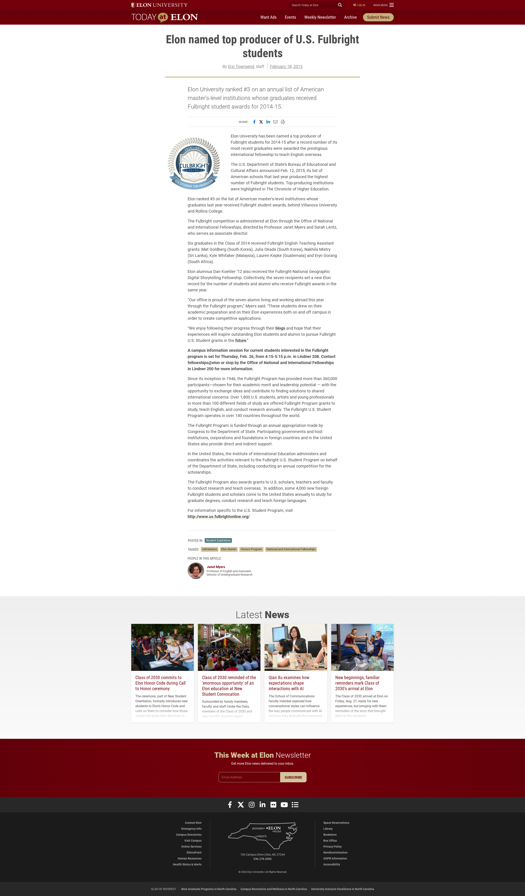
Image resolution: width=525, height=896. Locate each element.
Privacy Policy (332, 846)
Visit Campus (193, 840)
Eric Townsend (241, 66)
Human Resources (190, 858)
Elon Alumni (228, 549)
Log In (361, 5)
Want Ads (268, 17)
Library (328, 829)
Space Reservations (336, 823)
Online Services (191, 846)
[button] (383, 4)
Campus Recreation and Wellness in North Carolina (274, 889)
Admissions (209, 549)
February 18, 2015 (286, 66)
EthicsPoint (194, 852)
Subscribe (293, 777)
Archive (350, 17)
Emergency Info (191, 829)
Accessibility (331, 864)
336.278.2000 (262, 859)
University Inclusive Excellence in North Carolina (342, 889)
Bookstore (330, 834)
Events (290, 17)
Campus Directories (189, 834)
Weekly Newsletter (320, 17)
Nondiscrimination (335, 852)
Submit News (378, 17)
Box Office (330, 840)
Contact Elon (193, 823)
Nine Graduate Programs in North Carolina (208, 889)
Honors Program (251, 549)
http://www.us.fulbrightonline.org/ (219, 516)
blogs (280, 328)
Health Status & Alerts (187, 864)
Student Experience (218, 540)
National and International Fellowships (291, 549)
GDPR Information (335, 858)
